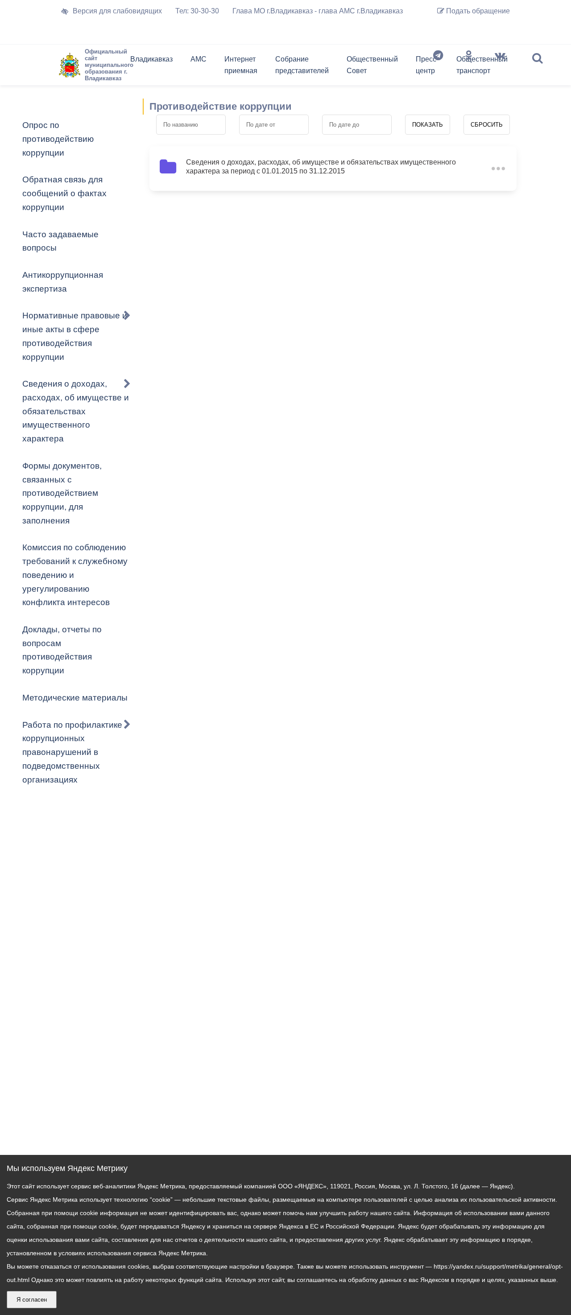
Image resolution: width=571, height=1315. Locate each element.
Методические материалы (75, 697)
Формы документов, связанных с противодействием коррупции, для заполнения (62, 493)
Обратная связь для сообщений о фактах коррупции (64, 193)
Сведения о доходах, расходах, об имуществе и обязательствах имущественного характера (75, 411)
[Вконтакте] (500, 67)
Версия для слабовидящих (117, 11)
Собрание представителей (302, 64)
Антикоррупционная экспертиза (62, 281)
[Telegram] (438, 67)
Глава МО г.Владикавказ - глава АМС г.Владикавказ (317, 11)
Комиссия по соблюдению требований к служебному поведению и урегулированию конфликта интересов (75, 575)
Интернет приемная (240, 64)
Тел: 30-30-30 (197, 11)
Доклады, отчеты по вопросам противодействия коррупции (62, 650)
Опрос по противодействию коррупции (58, 138)
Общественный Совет (372, 64)
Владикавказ (151, 59)
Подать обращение (477, 11)
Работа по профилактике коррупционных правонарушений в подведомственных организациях (72, 752)
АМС (198, 59)
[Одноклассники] (469, 67)
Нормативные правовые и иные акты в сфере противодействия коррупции (74, 336)
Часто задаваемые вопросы (60, 241)
